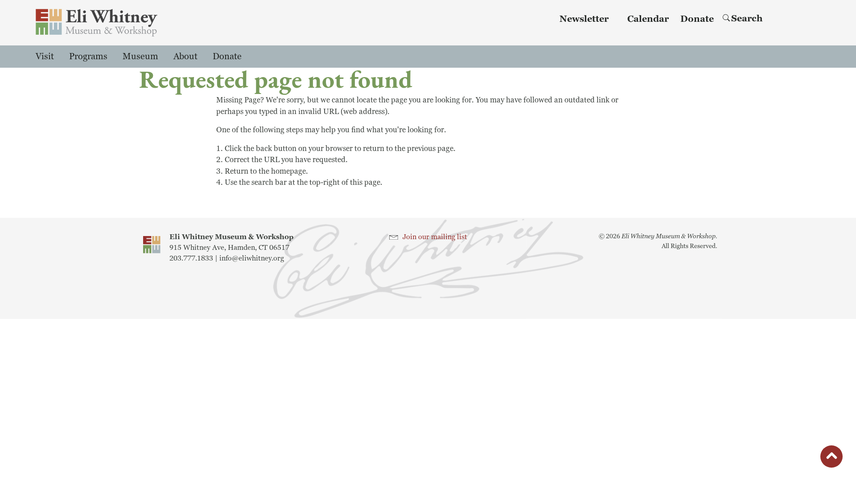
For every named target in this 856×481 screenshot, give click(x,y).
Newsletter (584, 19)
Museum (140, 56)
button (831, 458)
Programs (88, 56)
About (185, 56)
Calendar (648, 19)
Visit (45, 56)
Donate (697, 19)
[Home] (96, 23)
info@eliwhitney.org (251, 258)
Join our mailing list (435, 236)
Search (747, 18)
